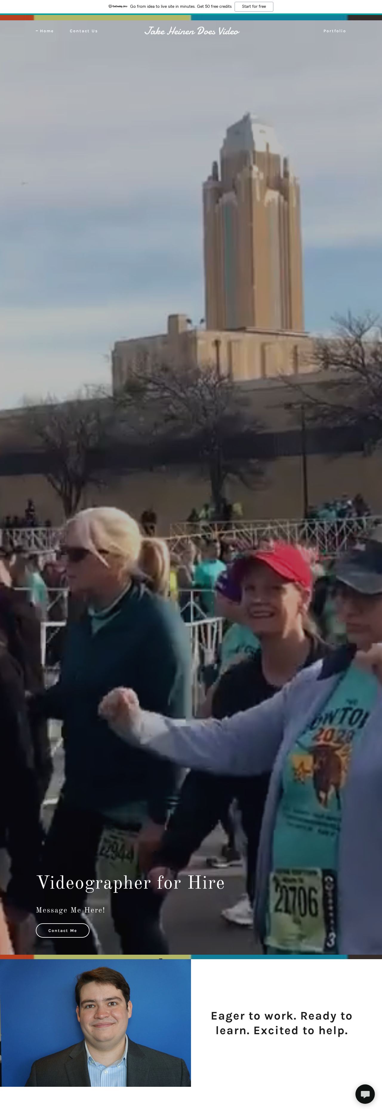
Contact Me (62, 930)
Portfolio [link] (335, 30)
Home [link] (47, 30)
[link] (191, 33)
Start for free (254, 6)
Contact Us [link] (84, 30)
